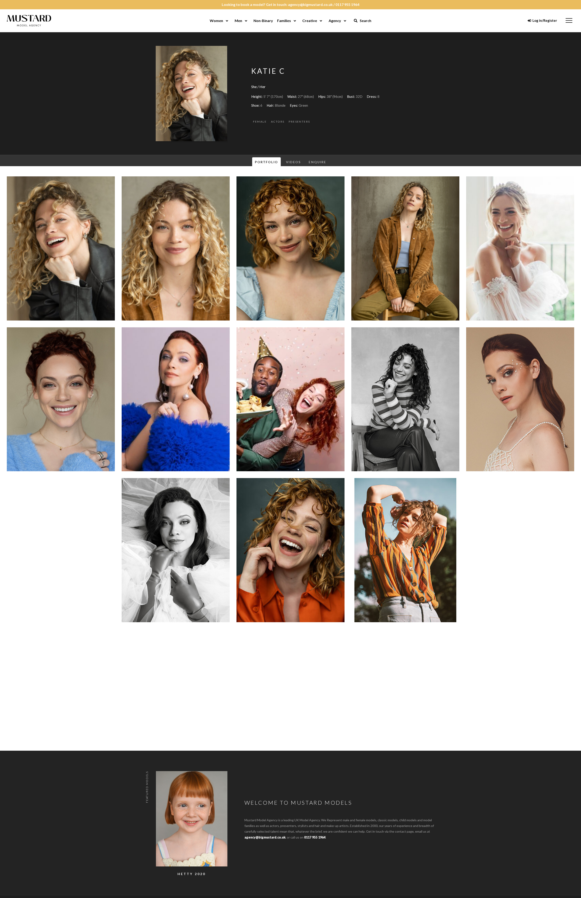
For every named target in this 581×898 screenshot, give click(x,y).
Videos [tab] (293, 162)
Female (260, 121)
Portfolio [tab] (266, 162)
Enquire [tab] (317, 162)
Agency (335, 20)
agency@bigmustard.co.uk (310, 4)
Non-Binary (263, 20)
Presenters (299, 121)
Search (365, 20)
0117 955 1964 (347, 4)
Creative (309, 20)
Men (238, 20)
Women (216, 20)
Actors (277, 121)
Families (284, 20)
